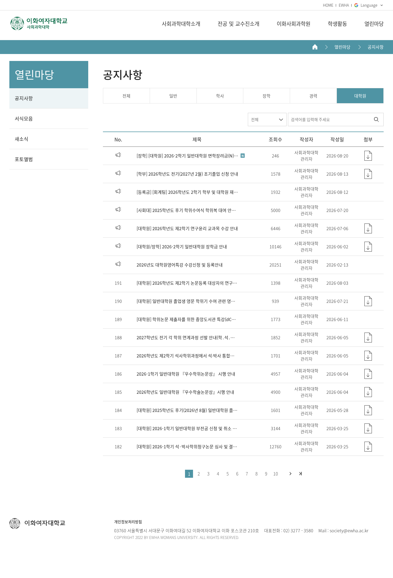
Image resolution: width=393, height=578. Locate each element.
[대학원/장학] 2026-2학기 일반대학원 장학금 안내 (182, 246)
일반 (173, 96)
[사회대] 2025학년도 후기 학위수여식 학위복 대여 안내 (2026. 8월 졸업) (187, 210)
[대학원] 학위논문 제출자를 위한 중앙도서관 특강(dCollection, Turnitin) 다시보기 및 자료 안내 (187, 319)
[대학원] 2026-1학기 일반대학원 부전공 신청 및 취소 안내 (187, 428)
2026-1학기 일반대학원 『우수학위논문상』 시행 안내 (186, 374)
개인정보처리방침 (128, 521)
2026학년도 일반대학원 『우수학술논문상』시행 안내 (185, 392)
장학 (267, 96)
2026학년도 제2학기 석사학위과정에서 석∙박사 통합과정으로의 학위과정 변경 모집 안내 (187, 355)
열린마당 (342, 47)
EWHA (344, 5)
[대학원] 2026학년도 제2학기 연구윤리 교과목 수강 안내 (187, 228)
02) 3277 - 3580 (298, 530)
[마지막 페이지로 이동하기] (300, 473)
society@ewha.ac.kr (349, 530)
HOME (328, 5)
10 (275, 473)
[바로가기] (38, 23)
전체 (126, 96)
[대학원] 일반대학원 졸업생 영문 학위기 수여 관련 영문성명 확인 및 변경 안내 (187, 301)
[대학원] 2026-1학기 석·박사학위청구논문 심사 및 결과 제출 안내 (187, 446)
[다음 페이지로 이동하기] (290, 473)
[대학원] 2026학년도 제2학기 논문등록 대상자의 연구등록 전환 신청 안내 (187, 283)
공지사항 (376, 47)
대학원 (360, 96)
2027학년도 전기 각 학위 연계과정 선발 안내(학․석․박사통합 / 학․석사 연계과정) (187, 337)
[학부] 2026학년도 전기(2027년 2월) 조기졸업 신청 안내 (187, 174)
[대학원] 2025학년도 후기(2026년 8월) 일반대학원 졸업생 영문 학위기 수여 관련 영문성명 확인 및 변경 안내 (187, 410)
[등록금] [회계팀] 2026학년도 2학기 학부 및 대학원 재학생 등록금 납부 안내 (187, 192)
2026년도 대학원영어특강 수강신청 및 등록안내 (180, 264)
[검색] (376, 119)
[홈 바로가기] (315, 46)
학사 (220, 96)
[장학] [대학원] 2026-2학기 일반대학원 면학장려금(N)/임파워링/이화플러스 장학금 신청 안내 (187, 155)
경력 (313, 96)
